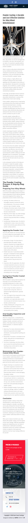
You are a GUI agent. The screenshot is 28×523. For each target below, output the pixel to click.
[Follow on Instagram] (15, 2)
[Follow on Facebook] (12, 2)
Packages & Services (12, 457)
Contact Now (13, 483)
